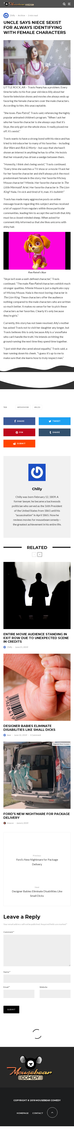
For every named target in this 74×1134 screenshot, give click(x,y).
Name (6, 972)
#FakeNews (23, 407)
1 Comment (35, 735)
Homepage (23, 1113)
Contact (37, 1113)
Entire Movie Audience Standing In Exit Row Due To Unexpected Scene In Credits (36, 638)
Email (6, 987)
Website (43, 987)
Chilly (12, 15)
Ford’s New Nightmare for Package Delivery (36, 816)
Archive (21, 15)
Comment (8, 932)
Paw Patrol (35, 283)
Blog (37, 407)
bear (9, 735)
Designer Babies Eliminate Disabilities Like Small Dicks (29, 728)
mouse (10, 823)
